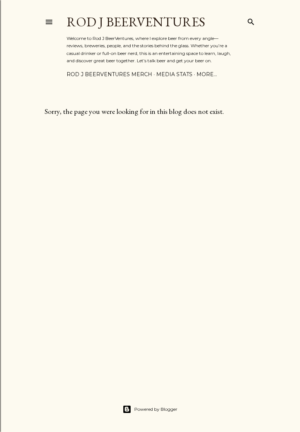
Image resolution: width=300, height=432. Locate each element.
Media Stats (174, 74)
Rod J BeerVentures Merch (109, 74)
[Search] (251, 20)
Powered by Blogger (155, 409)
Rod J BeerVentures (136, 21)
